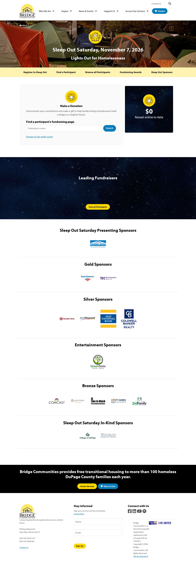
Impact (65, 11)
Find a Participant (66, 72)
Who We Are (45, 11)
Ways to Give (109, 486)
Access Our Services (135, 11)
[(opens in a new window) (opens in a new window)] (130, 510)
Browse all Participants (97, 72)
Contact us (23, 547)
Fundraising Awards (131, 72)
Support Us (110, 11)
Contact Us (156, 3)
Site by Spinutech (140, 556)
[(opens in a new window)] (98, 244)
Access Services (87, 486)
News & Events (86, 11)
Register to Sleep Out (35, 72)
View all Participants (98, 207)
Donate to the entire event (39, 136)
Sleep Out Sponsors (162, 72)
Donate (161, 11)
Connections (79, 513)
